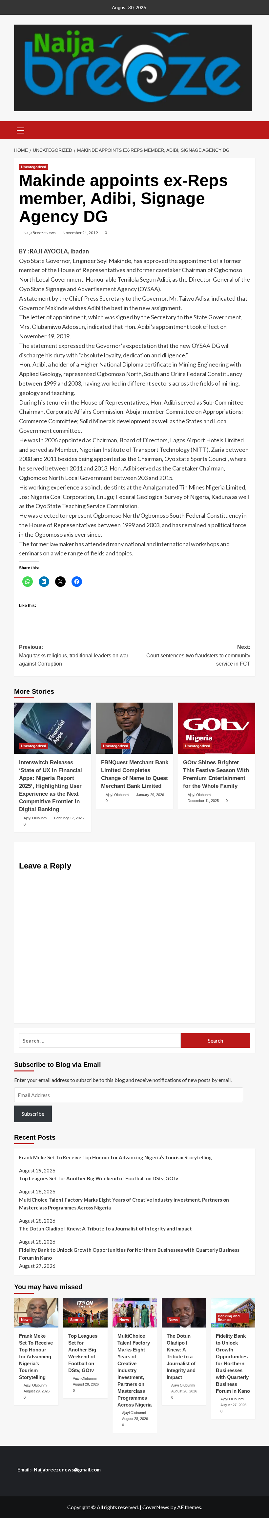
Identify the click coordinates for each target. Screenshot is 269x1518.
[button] (20, 129)
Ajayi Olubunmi (35, 818)
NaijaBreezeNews (40, 232)
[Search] (248, 129)
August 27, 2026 (233, 1405)
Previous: (73, 655)
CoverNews (155, 1507)
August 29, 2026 (37, 1391)
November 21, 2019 (80, 232)
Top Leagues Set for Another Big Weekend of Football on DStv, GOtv (98, 1178)
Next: (198, 655)
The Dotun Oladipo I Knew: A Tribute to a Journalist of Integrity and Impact (105, 1228)
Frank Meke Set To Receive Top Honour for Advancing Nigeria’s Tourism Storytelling (115, 1157)
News (26, 1320)
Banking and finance (229, 1318)
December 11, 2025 (203, 801)
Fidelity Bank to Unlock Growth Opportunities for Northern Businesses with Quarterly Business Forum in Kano (129, 1254)
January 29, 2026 (150, 795)
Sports (76, 1320)
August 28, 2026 (86, 1384)
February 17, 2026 (69, 818)
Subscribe (33, 1113)
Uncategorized (33, 167)
